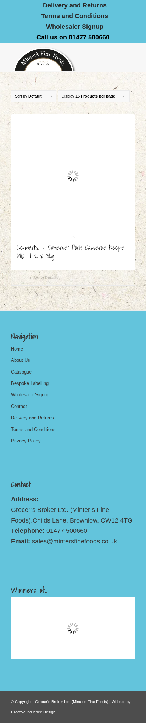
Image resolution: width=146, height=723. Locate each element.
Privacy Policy (26, 440)
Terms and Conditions (74, 16)
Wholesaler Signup (74, 26)
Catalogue (21, 372)
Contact (19, 406)
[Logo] (60, 57)
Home (17, 349)
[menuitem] (75, 5)
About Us (20, 360)
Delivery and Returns (32, 417)
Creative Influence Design (33, 712)
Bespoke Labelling (30, 383)
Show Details (45, 278)
